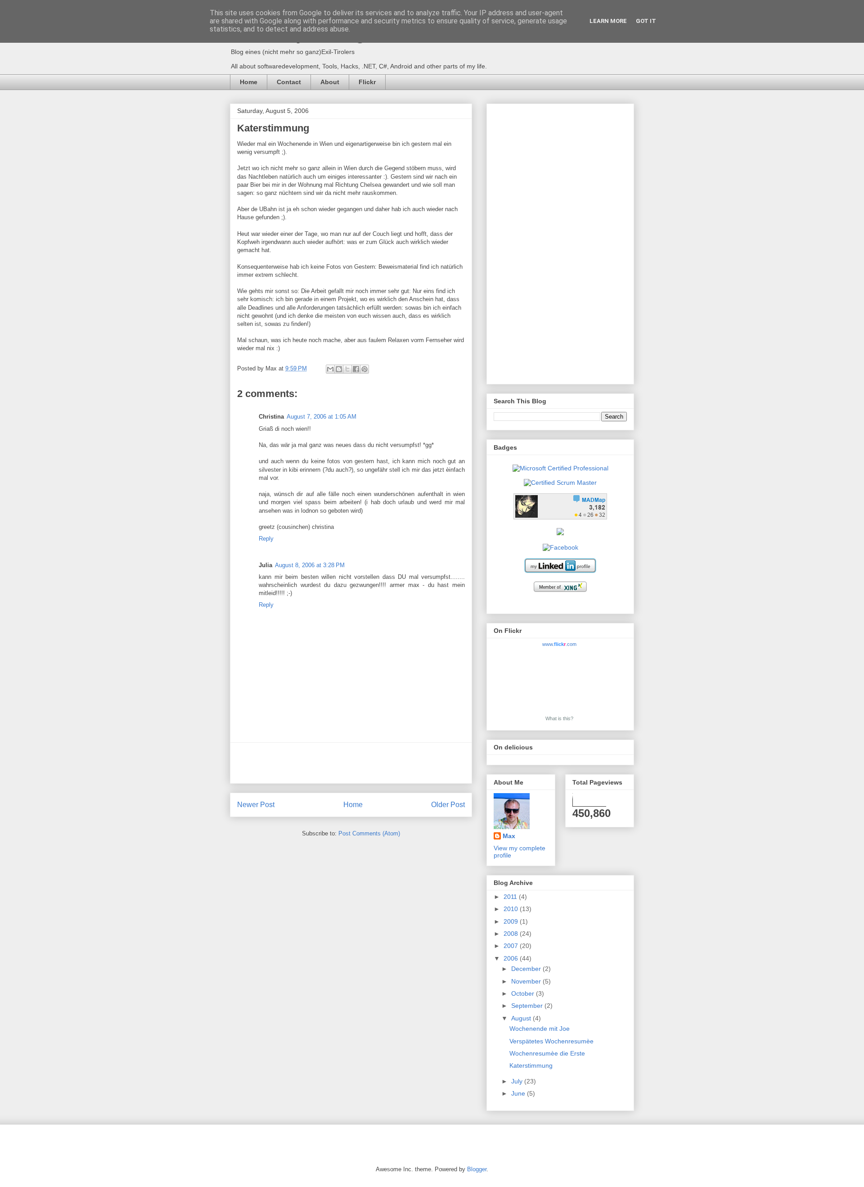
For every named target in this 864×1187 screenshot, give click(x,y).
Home (248, 82)
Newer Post (255, 804)
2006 (512, 958)
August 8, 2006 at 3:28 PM (310, 565)
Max (509, 835)
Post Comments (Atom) (369, 833)
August (522, 1018)
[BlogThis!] (338, 369)
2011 (511, 896)
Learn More (608, 21)
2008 (512, 933)
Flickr (367, 82)
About (329, 82)
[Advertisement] (351, 762)
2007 (512, 945)
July (517, 1081)
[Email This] (330, 369)
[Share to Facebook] (355, 369)
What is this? (559, 718)
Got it (646, 21)
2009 (512, 921)
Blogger (476, 1169)
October (523, 993)
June (519, 1093)
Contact (289, 82)
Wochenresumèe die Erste (547, 1053)
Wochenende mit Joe (539, 1028)
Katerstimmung (531, 1065)
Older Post (448, 804)
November (527, 981)
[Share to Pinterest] (364, 369)
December (527, 968)
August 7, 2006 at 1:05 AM (321, 416)
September (527, 1005)
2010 (512, 908)
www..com (559, 644)
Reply (266, 538)
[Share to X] (347, 369)
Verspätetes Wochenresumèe (551, 1041)
